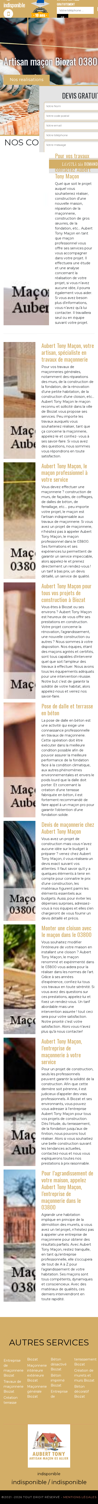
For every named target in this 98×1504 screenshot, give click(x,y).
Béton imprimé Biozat (58, 1380)
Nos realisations (27, 79)
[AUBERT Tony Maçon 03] (49, 1445)
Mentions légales (80, 1497)
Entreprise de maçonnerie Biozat (14, 1368)
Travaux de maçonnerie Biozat (14, 1386)
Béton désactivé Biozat (59, 1364)
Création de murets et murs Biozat (84, 1375)
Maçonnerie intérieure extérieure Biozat (37, 1373)
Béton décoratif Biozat (81, 1391)
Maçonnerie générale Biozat (37, 1391)
